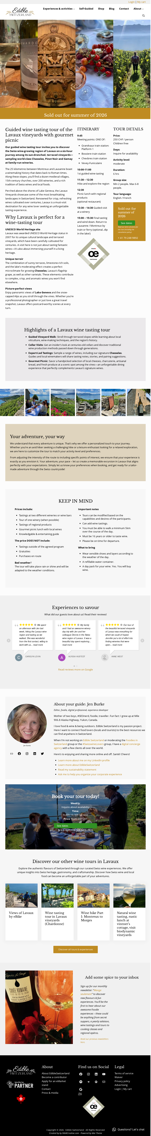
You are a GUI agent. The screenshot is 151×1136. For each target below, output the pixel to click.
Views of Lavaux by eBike (21, 914)
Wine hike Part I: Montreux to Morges (92, 916)
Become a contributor (54, 1077)
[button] (128, 1129)
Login (131, 2)
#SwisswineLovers (93, 744)
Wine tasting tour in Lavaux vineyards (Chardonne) (56, 918)
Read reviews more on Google (75, 669)
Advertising (121, 1085)
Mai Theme (97, 1133)
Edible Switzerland (93, 740)
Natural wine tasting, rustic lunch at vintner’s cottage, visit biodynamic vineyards (127, 924)
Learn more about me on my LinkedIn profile (84, 760)
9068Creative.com (70, 1133)
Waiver (119, 1077)
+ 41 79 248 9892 (128, 238)
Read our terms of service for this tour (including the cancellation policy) (128, 229)
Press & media (50, 1092)
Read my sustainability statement (77, 769)
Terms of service (124, 1073)
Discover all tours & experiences (75, 949)
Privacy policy (122, 1081)
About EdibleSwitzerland (55, 1073)
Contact (46, 1089)
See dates (126, 223)
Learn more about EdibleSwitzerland (79, 765)
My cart (141, 2)
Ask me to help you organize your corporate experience (90, 774)
